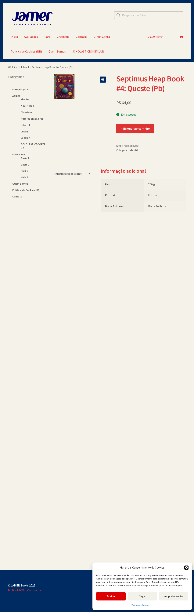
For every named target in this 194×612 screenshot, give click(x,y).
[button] (186, 567)
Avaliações (31, 37)
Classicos (26, 112)
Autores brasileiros (32, 118)
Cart (47, 37)
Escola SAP (18, 154)
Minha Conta (101, 37)
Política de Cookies (140, 604)
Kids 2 (24, 177)
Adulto (16, 95)
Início (14, 37)
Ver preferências (173, 596)
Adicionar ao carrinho (135, 128)
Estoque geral (20, 89)
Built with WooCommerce (24, 590)
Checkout (63, 37)
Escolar (25, 137)
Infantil (25, 67)
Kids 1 (24, 171)
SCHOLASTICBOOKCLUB (88, 51)
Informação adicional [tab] (68, 174)
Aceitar (111, 596)
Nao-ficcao (27, 106)
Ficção (25, 99)
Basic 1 (25, 158)
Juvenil (25, 131)
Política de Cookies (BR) (26, 51)
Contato (81, 37)
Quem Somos (57, 51)
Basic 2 (25, 164)
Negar (142, 596)
